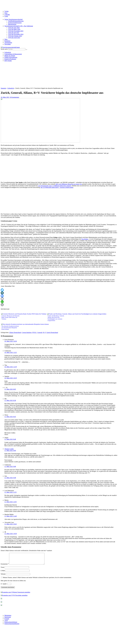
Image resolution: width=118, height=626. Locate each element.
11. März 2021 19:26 (10, 524)
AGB (6, 620)
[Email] (59, 298)
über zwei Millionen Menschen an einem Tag (69, 184)
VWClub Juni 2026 (14, 27)
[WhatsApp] (59, 301)
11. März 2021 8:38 (10, 400)
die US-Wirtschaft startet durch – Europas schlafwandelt (57, 187)
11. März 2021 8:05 (10, 389)
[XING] (59, 292)
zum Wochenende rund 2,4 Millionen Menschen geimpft (54, 186)
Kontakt (6, 618)
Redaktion (7, 41)
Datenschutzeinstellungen (11, 623)
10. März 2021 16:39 (10, 378)
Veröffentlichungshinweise (16, 21)
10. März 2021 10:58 (10, 341)
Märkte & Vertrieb (9, 55)
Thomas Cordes (9, 449)
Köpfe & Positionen (10, 59)
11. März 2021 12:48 (10, 516)
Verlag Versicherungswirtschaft (13, 19)
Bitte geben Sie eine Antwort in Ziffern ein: (13, 580)
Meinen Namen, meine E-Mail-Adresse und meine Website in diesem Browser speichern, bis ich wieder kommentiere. (37, 577)
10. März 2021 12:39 (10, 367)
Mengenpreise (12, 24)
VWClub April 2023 (14, 37)
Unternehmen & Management (13, 54)
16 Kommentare (14, 97)
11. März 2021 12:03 (10, 502)
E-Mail (3, 570)
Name (2, 567)
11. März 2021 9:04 (10, 450)
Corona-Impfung (27, 332)
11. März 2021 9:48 (10, 477)
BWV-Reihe (8, 60)
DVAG (34, 332)
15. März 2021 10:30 (10, 533)
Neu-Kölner (84, 239)
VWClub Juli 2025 (13, 32)
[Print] (59, 304)
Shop (5, 39)
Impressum (7, 617)
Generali (39, 332)
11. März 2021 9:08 (10, 466)
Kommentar (5, 564)
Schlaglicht (7, 52)
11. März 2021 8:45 (10, 416)
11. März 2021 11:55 (10, 492)
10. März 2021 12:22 (10, 352)
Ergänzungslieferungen (15, 22)
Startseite (3, 88)
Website (3, 574)
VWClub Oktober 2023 (15, 36)
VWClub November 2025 (15, 31)
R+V (44, 332)
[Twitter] (59, 289)
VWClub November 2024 (15, 34)
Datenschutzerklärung (10, 622)
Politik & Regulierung (10, 57)
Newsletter (7, 44)
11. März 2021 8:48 (10, 439)
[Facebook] (59, 295)
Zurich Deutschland (52, 332)
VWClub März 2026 (14, 29)
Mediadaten (7, 615)
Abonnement (8, 42)
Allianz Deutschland (15, 332)
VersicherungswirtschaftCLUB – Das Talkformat (18, 26)
